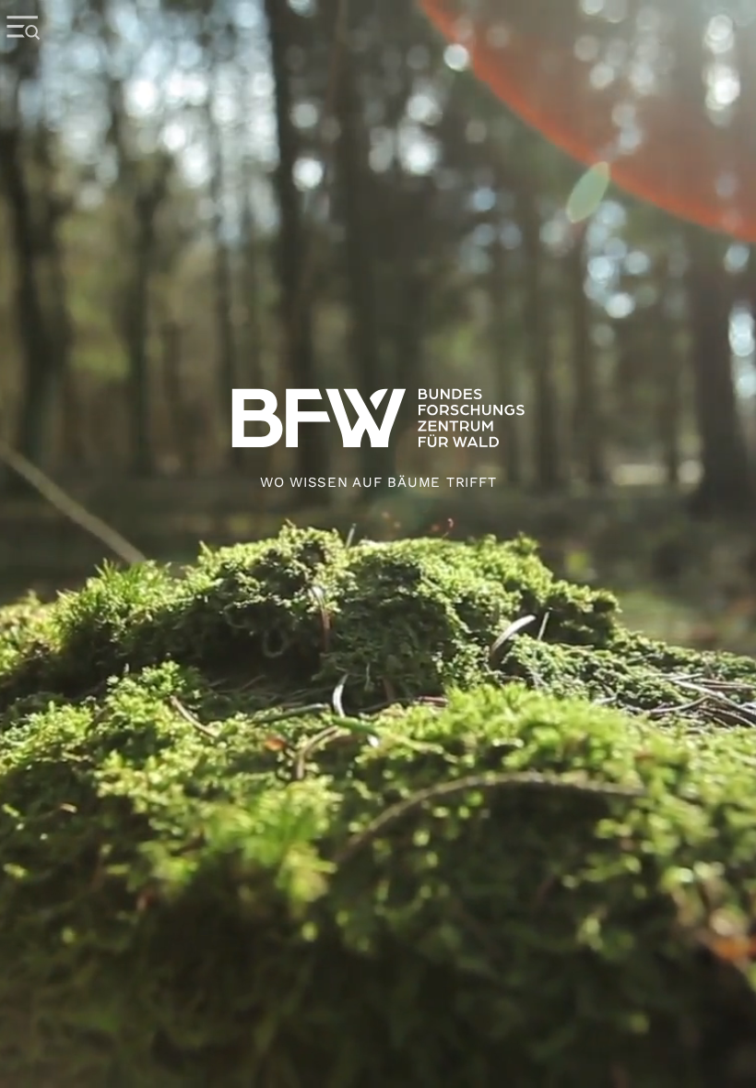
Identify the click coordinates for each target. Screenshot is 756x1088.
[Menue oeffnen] (23, 55)
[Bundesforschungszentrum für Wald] (378, 544)
